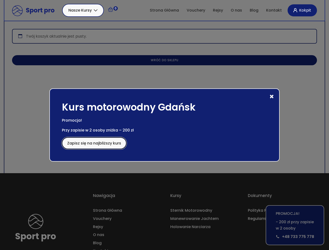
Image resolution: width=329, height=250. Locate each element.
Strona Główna (164, 10)
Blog (254, 10)
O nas (236, 10)
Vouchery (196, 10)
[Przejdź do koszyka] (113, 10)
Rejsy (218, 10)
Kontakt (274, 10)
